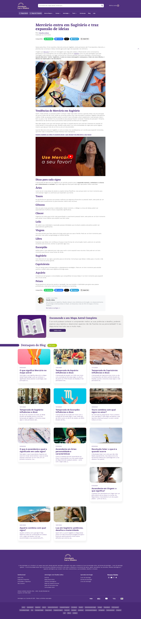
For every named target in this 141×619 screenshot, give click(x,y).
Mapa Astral (24, 13)
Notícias (41, 19)
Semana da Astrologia (86, 579)
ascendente (30, 607)
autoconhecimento (53, 607)
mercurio (67, 610)
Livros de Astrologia (85, 581)
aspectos (37, 607)
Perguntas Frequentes (23, 579)
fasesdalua (107, 607)
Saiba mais (57, 330)
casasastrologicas (64, 607)
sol (64, 613)
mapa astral (48, 610)
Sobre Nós (20, 577)
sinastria (119, 610)
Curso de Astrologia (85, 577)
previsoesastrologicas (91, 610)
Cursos (58, 13)
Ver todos (52, 345)
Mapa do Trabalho (36, 13)
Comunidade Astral (50, 587)
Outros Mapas (48, 13)
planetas (74, 610)
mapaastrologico (58, 610)
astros (44, 607)
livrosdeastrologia (24, 610)
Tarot (74, 13)
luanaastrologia (39, 610)
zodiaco (75, 613)
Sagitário (76, 53)
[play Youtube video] (70, 156)
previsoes (80, 610)
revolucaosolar (110, 610)
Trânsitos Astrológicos (50, 581)
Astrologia (66, 13)
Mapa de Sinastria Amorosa (52, 583)
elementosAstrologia (90, 607)
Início (37, 19)
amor (23, 607)
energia (100, 607)
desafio (81, 607)
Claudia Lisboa (44, 33)
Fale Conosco (21, 583)
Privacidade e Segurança (24, 581)
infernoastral (115, 607)
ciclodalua (74, 607)
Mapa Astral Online (50, 579)
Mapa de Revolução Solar (51, 585)
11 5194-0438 (27, 593)
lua (32, 610)
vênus (69, 613)
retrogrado (101, 610)
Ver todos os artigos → (53, 308)
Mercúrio (46, 52)
